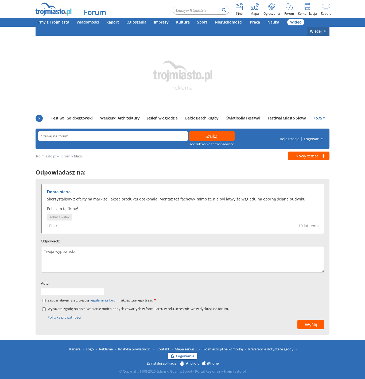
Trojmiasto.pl (46, 156)
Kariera (74, 349)
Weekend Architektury (119, 118)
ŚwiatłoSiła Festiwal (243, 118)
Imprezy (161, 22)
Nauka (273, 22)
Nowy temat (307, 155)
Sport (202, 22)
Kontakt (163, 349)
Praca (255, 22)
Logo (90, 349)
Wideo (296, 22)
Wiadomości (88, 22)
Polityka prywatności (64, 317)
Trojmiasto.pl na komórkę (222, 349)
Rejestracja (290, 138)
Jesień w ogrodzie (162, 118)
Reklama (106, 349)
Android (193, 363)
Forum (95, 12)
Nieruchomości (228, 22)
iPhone (213, 363)
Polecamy (39, 118)
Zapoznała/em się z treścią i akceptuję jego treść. (102, 300)
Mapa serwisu (186, 349)
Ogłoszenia (136, 22)
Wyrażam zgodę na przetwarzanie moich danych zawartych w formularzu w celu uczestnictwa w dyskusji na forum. (138, 309)
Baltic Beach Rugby (202, 118)
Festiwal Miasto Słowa (287, 118)
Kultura (183, 22)
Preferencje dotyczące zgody (270, 349)
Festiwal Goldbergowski (71, 118)
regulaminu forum (104, 300)
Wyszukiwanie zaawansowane (211, 144)
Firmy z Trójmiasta (52, 22)
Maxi (78, 156)
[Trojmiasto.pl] (53, 9)
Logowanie (313, 138)
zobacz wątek (59, 217)
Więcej (316, 31)
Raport (112, 22)
